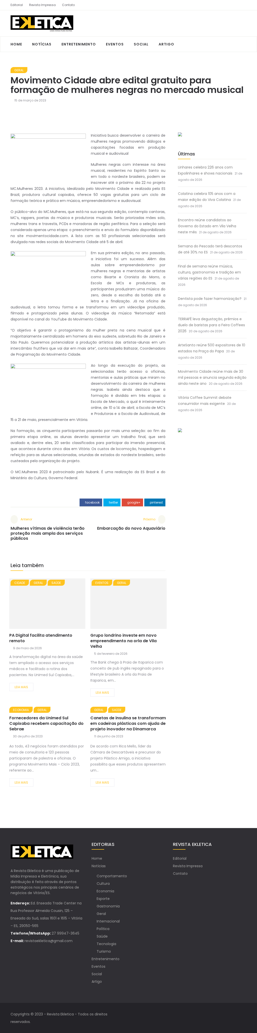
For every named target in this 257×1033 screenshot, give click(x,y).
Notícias (41, 44)
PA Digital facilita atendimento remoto (40, 638)
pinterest (156, 502)
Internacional (108, 921)
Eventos (115, 44)
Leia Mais (21, 687)
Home (16, 44)
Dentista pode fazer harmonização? (209, 298)
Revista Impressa (42, 5)
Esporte (103, 898)
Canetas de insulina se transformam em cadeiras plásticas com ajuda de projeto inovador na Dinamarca (128, 723)
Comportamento (112, 876)
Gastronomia (108, 906)
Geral (19, 70)
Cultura (103, 883)
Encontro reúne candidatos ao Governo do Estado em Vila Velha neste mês (207, 226)
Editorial (17, 5)
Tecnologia (106, 943)
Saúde (56, 583)
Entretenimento (78, 44)
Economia (21, 710)
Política (103, 928)
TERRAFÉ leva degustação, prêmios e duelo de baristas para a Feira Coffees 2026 (211, 325)
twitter (113, 502)
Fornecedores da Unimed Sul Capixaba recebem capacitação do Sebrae (46, 723)
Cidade (19, 583)
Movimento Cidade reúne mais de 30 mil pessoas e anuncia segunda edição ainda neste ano (212, 377)
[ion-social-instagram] (242, 5)
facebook (92, 502)
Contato (68, 5)
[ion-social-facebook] (234, 5)
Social (141, 44)
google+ (133, 502)
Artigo (166, 44)
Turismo (104, 951)
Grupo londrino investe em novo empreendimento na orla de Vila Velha (123, 640)
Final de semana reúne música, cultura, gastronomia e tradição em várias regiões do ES (209, 272)
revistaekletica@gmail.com (49, 940)
